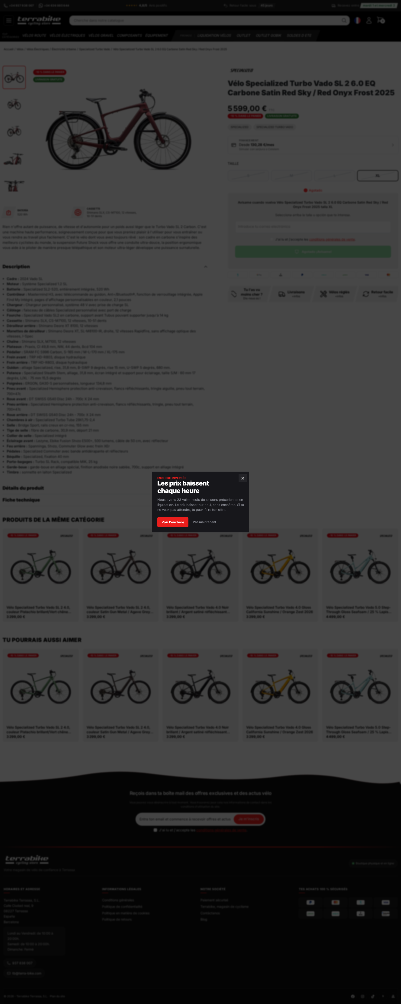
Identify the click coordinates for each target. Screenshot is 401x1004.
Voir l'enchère (173, 522)
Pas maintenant (204, 522)
